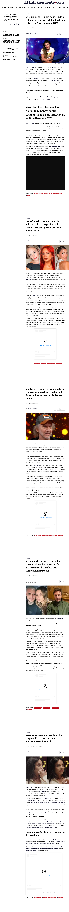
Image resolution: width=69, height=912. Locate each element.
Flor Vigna (59, 363)
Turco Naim (42, 791)
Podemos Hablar (53, 535)
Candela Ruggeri (51, 363)
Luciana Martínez (30, 67)
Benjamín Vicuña (49, 629)
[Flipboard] (14, 24)
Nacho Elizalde (52, 897)
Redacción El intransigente (32, 33)
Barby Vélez (29, 279)
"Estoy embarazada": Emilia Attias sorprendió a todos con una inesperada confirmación (11, 58)
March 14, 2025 (46, 100)
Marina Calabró (55, 707)
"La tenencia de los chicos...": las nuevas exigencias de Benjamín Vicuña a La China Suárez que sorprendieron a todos (10, 50)
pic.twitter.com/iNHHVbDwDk (53, 98)
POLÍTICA (18, 7)
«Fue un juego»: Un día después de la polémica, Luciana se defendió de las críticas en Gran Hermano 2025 (11, 18)
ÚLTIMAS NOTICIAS (8, 7)
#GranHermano (33, 96)
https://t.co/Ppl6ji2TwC (45, 96)
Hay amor (44, 897)
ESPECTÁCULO (57, 7)
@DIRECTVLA (36, 98)
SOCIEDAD (33, 7)
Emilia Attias (29, 787)
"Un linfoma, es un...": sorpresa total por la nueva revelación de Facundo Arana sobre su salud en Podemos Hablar (11, 42)
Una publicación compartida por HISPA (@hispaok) (44, 892)
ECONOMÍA (25, 7)
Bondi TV (44, 363)
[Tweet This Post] (57, 34)
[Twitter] (10, 24)
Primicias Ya (29, 709)
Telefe (28, 195)
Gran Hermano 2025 (40, 75)
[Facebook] (6, 24)
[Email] (18, 24)
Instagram (46, 535)
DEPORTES (47, 7)
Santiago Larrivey (52, 67)
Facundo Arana (35, 444)
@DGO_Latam (42, 98)
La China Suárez (47, 707)
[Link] (60, 34)
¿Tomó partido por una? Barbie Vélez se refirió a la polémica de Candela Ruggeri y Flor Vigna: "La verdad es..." (11, 34)
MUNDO (40, 7)
